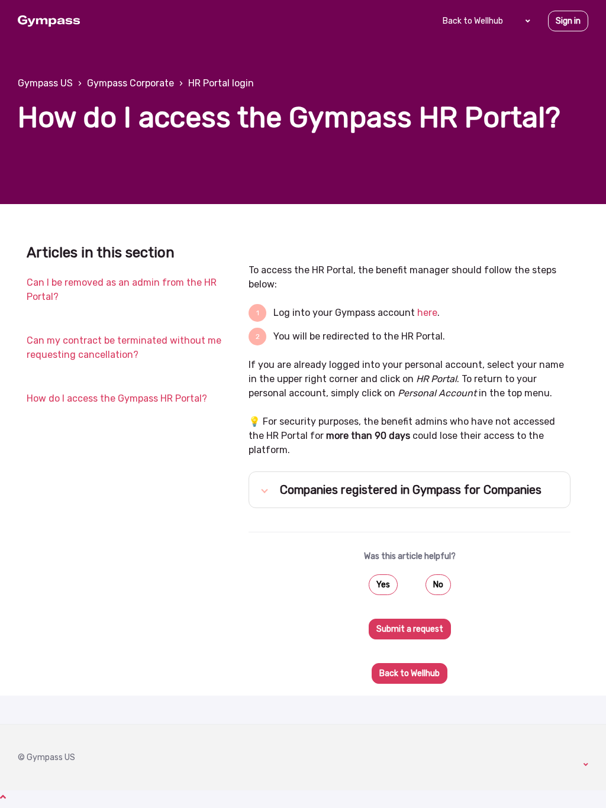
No (438, 585)
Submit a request (409, 629)
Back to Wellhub (473, 21)
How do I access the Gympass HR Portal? (117, 398)
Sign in (568, 21)
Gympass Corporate (130, 83)
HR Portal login (221, 83)
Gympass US (45, 83)
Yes (383, 585)
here (427, 312)
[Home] (49, 21)
